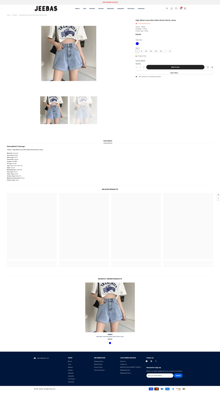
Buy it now (174, 73)
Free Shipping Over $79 (110, 2)
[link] (32, 263)
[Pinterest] (151, 361)
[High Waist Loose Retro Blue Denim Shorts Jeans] (110, 307)
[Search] (167, 8)
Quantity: (138, 63)
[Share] (211, 67)
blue (110, 343)
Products (14, 15)
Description (107, 141)
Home (8, 15)
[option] (68, 53)
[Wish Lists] (176, 8)
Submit (178, 375)
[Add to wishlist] (208, 67)
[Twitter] (156, 361)
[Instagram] (146, 361)
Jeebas (143, 26)
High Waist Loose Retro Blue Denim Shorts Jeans (110, 336)
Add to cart (175, 67)
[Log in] (172, 8)
